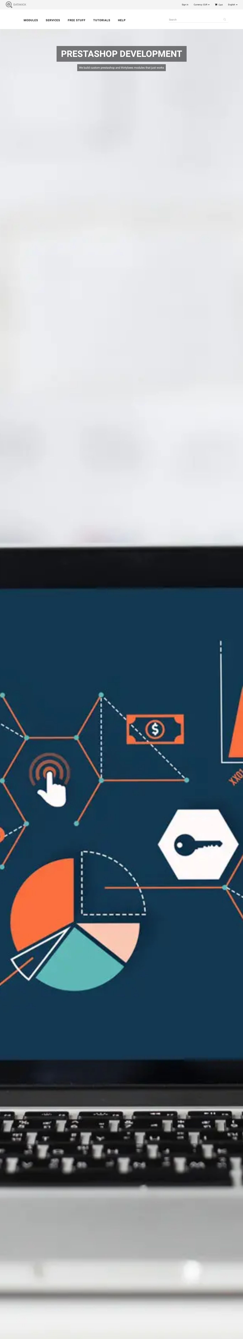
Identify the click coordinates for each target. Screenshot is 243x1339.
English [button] (232, 4)
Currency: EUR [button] (201, 4)
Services (53, 20)
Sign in (185, 4)
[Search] (225, 20)
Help (122, 20)
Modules (31, 20)
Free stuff (77, 20)
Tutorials (101, 20)
